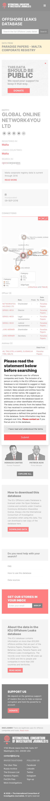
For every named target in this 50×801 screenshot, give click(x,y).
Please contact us (30, 419)
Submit (25, 437)
